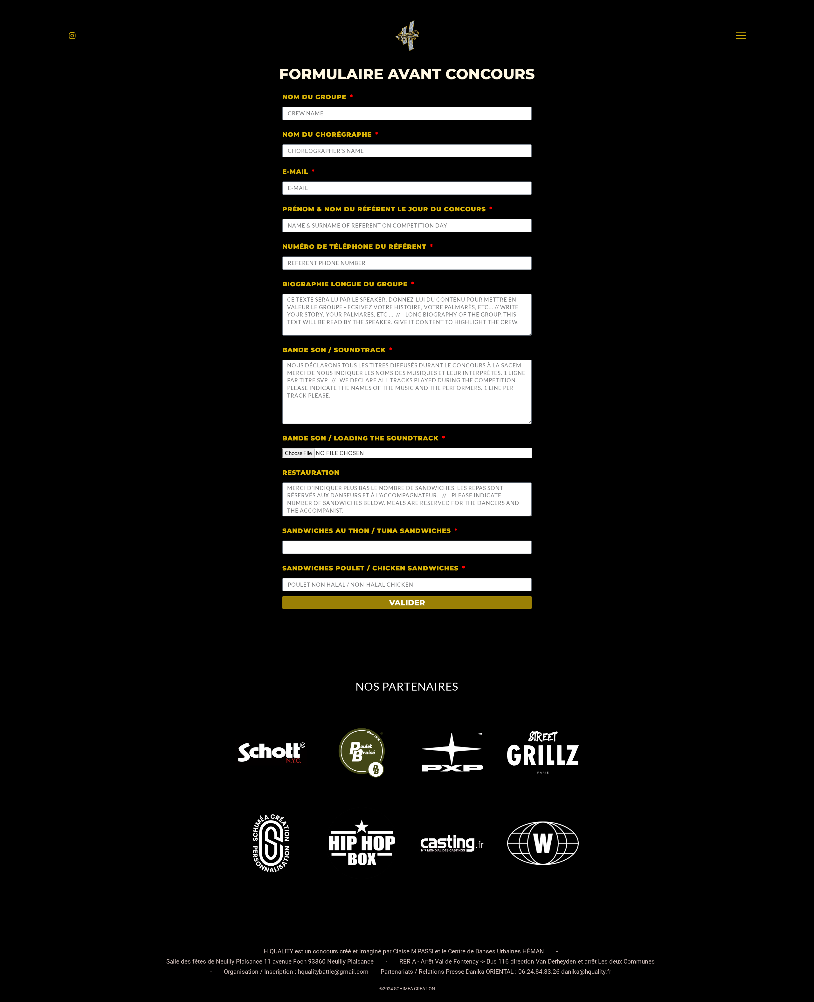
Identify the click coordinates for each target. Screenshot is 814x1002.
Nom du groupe (315, 97)
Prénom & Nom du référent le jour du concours (385, 209)
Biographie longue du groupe (346, 284)
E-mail (296, 171)
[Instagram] (72, 35)
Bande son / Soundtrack (335, 350)
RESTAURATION (311, 472)
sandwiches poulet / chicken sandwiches (371, 568)
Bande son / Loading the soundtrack (361, 438)
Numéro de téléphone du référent (355, 246)
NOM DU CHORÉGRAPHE (328, 134)
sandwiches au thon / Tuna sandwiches (367, 531)
